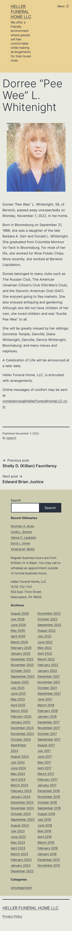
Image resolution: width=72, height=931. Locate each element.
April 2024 (18, 779)
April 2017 (44, 768)
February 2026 (21, 648)
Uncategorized (21, 887)
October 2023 (21, 814)
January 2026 (20, 653)
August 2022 (47, 630)
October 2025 (21, 670)
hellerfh (11, 438)
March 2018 (46, 705)
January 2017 (47, 785)
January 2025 (20, 722)
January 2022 (47, 670)
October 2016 (47, 802)
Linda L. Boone (21, 532)
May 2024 (18, 774)
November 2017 (49, 728)
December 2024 (22, 728)
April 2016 (45, 837)
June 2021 (45, 699)
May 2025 (18, 699)
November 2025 (22, 665)
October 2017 (47, 733)
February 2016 (48, 848)
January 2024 (20, 796)
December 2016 (49, 791)
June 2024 (18, 768)
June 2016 (45, 825)
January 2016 (47, 854)
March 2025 (19, 711)
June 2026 (18, 625)
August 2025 (20, 682)
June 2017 (45, 756)
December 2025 (22, 659)
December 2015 (49, 859)
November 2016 (49, 796)
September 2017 (49, 739)
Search (16, 500)
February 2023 (21, 859)
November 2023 (22, 808)
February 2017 (48, 779)
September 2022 (49, 625)
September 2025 (22, 676)
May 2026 (18, 630)
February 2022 (48, 665)
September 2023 (22, 819)
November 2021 (49, 682)
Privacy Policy (12, 916)
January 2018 (47, 716)
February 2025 (21, 716)
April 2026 (18, 636)
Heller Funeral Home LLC (21, 11)
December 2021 (49, 676)
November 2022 (49, 613)
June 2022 (45, 642)
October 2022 (47, 619)
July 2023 (18, 831)
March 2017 (46, 774)
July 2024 (18, 762)
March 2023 (19, 854)
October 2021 (47, 688)
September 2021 (49, 693)
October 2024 (21, 739)
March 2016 (46, 842)
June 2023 (18, 837)
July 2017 (44, 751)
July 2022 (44, 636)
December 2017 (49, 722)
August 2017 (46, 745)
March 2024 (19, 785)
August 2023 (20, 825)
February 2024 (21, 791)
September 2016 (49, 808)
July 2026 (18, 619)
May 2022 (45, 648)
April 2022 (45, 653)
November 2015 (49, 865)
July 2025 (18, 688)
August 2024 (20, 756)
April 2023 (18, 848)
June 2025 (18, 693)
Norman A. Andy (22, 526)
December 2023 (22, 802)
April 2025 (18, 705)
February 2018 (48, 711)
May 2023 (18, 842)
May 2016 (44, 831)
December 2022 (22, 871)
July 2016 (44, 819)
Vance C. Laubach (23, 537)
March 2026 (19, 642)
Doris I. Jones (20, 543)
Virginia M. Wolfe (22, 549)
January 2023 (20, 865)
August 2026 (20, 613)
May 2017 (44, 762)
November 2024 (22, 733)
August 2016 (46, 814)
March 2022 (46, 659)
